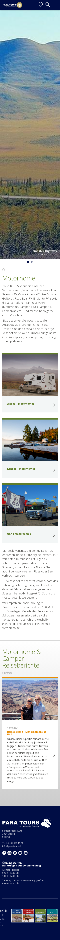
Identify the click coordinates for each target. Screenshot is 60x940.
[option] (30, 134)
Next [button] (53, 136)
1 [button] (28, 262)
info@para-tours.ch (11, 846)
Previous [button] (6, 136)
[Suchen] (47, 5)
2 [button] (32, 262)
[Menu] (54, 4)
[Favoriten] (40, 5)
